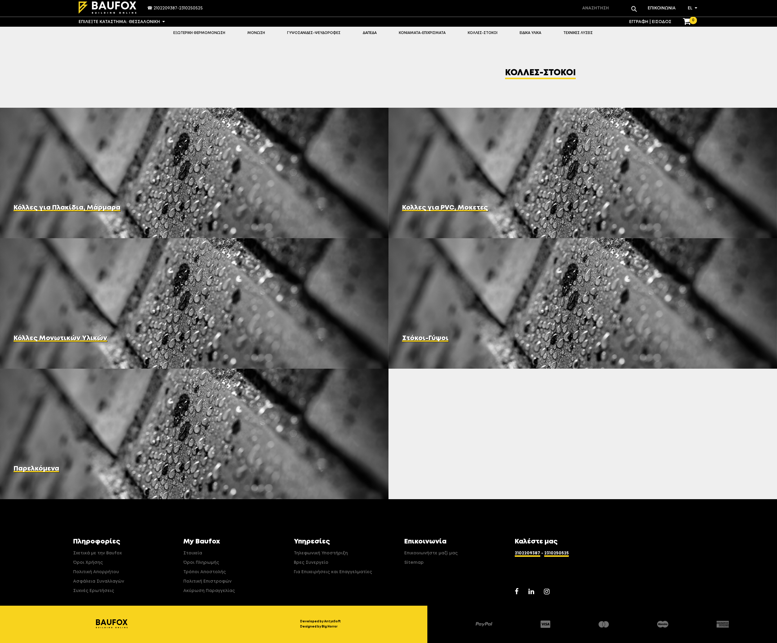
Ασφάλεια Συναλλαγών (98, 581)
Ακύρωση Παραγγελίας (209, 591)
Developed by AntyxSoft (320, 621)
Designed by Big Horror (319, 626)
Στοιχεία (192, 553)
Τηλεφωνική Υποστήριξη (321, 553)
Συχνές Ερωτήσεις (93, 591)
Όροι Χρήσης (88, 562)
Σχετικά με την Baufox (97, 553)
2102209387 (165, 8)
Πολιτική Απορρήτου (96, 572)
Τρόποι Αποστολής (204, 572)
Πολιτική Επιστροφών (207, 581)
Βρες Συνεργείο (311, 562)
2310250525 (191, 8)
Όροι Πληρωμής (201, 562)
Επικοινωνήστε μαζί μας (431, 553)
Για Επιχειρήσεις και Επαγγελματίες (333, 572)
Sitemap (414, 562)
